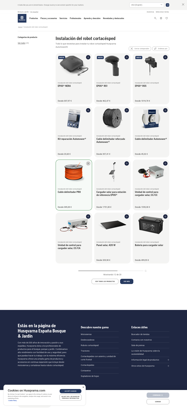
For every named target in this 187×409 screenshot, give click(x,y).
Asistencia (150, 12)
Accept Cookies (70, 391)
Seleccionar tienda (162, 12)
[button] (33, 18)
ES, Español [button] (34, 12)
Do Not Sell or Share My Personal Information (70, 397)
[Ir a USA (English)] (167, 5)
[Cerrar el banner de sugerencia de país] (183, 4)
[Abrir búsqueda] (155, 18)
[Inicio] (22, 18)
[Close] (83, 387)
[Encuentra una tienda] (161, 18)
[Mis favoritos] (166, 18)
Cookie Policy (12, 400)
